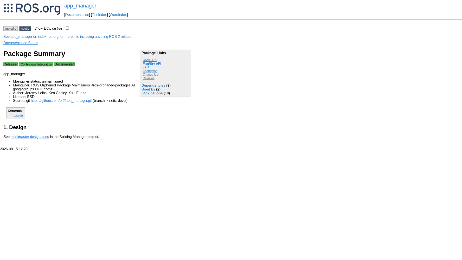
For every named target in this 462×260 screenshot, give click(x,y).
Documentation (77, 15)
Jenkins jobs (152, 93)
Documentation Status (20, 43)
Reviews (148, 78)
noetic (25, 28)
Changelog (150, 71)
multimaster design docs (30, 137)
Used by (148, 89)
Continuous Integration (36, 64)
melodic (10, 28)
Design (18, 115)
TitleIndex (99, 15)
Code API (150, 60)
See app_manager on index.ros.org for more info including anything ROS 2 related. (67, 37)
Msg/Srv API (152, 63)
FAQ (146, 67)
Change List (151, 74)
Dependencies (153, 85)
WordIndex (118, 15)
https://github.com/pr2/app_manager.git (61, 101)
